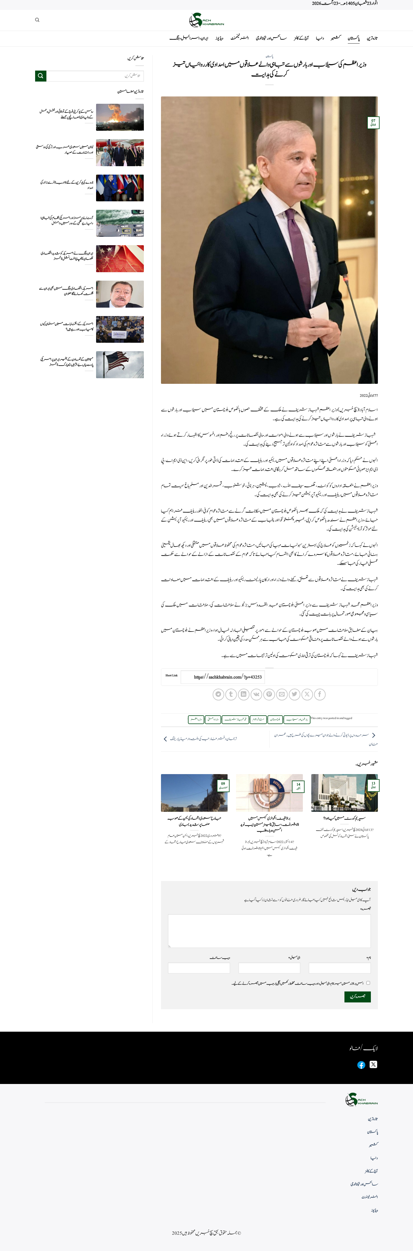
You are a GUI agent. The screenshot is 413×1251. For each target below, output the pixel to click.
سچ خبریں (348, 410)
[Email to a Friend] (282, 694)
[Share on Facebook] (320, 694)
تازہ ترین (372, 38)
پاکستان (354, 38)
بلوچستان (275, 719)
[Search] (37, 20)
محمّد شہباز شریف (235, 719)
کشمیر (336, 38)
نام (368, 958)
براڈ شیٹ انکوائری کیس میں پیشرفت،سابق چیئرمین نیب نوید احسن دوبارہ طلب (269, 824)
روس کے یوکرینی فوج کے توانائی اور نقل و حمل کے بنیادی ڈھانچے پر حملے (66, 114)
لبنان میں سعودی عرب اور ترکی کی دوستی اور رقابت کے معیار (64, 150)
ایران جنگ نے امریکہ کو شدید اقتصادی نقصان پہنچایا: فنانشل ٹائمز (67, 256)
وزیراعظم (369, 486)
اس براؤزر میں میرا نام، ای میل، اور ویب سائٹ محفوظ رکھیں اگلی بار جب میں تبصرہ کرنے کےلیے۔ (298, 983)
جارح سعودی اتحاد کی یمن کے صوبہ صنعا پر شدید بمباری (194, 821)
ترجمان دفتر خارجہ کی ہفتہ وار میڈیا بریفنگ (203, 739)
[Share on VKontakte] (256, 694)
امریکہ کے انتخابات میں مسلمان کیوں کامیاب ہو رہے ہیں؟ (66, 326)
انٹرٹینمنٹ (240, 38)
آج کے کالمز (301, 38)
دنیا (320, 38)
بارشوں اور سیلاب (297, 719)
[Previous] (379, 823)
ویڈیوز (219, 38)
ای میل (294, 958)
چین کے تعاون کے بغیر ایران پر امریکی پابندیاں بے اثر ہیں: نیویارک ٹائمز (66, 362)
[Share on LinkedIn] (243, 694)
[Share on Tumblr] (231, 694)
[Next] (160, 823)
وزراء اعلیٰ (213, 719)
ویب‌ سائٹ (220, 958)
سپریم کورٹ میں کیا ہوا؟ (344, 818)
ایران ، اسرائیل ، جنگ (188, 38)
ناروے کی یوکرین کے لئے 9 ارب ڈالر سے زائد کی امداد (66, 185)
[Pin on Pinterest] (269, 694)
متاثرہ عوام (258, 719)
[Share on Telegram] (218, 694)
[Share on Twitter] (294, 694)
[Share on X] (307, 694)
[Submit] (40, 76)
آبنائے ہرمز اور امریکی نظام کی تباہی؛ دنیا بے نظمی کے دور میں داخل (66, 220)
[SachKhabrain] (206, 20)
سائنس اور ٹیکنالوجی (271, 38)
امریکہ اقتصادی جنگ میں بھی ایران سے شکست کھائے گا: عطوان (66, 291)
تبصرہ (365, 909)
